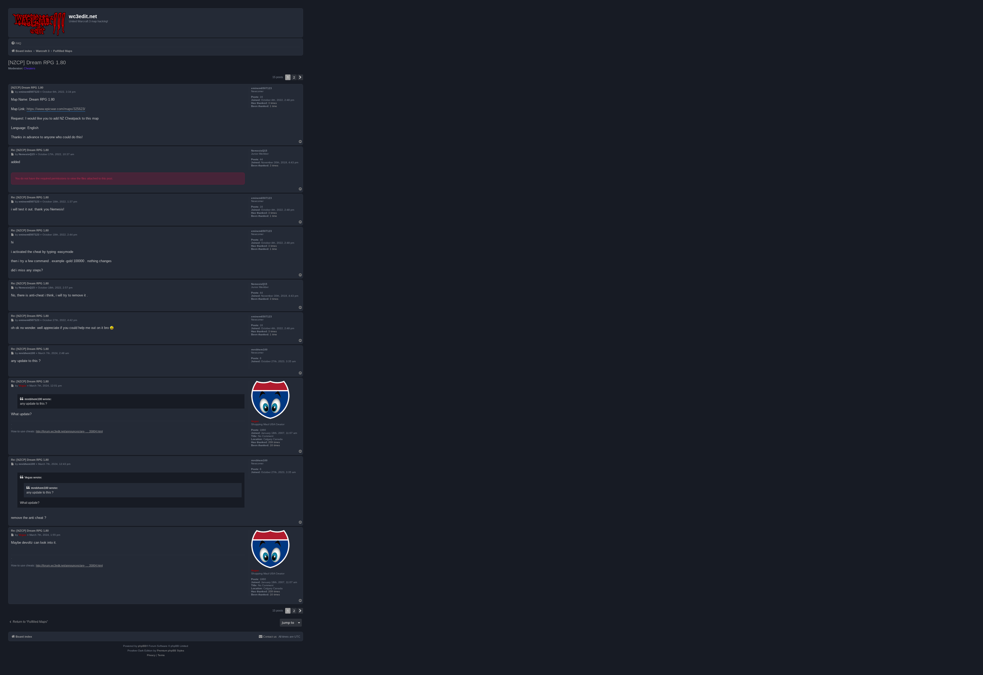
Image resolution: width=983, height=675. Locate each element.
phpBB (142, 646)
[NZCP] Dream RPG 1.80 (37, 62)
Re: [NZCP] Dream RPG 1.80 (30, 150)
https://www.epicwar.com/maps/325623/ (56, 109)
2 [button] (294, 77)
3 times (272, 103)
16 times (275, 445)
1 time (273, 106)
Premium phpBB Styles (170, 650)
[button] (300, 77)
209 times (274, 442)
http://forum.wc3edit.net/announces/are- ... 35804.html (69, 431)
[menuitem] (16, 43)
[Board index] (39, 23)
